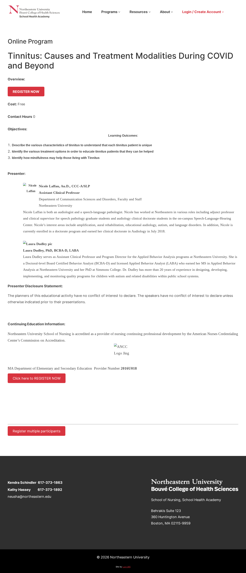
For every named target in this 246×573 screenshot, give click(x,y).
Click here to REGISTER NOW (37, 378)
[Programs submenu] (119, 12)
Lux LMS (126, 567)
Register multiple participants (36, 431)
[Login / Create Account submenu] (223, 12)
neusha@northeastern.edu (29, 496)
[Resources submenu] (150, 12)
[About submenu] (172, 12)
